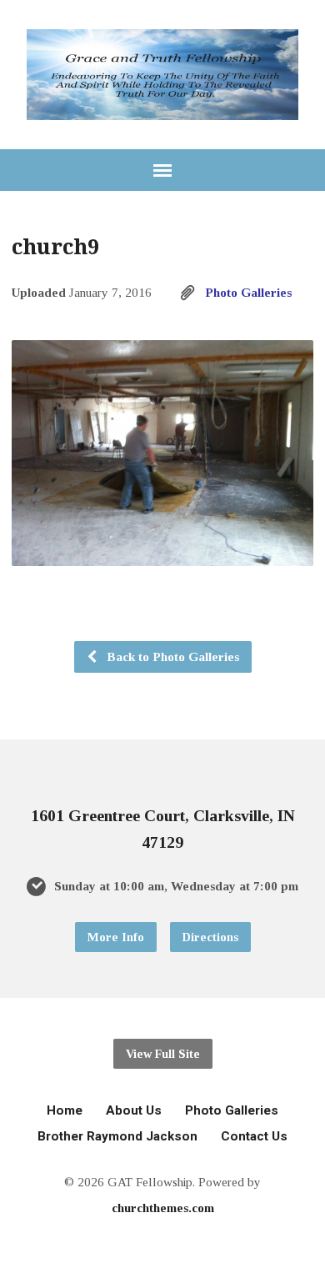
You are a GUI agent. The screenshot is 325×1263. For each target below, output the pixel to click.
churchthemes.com (163, 1207)
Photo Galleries (248, 292)
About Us (134, 1110)
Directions (210, 937)
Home (64, 1110)
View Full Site (163, 1053)
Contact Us (254, 1136)
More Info (116, 937)
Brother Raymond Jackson (118, 1136)
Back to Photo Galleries (171, 656)
